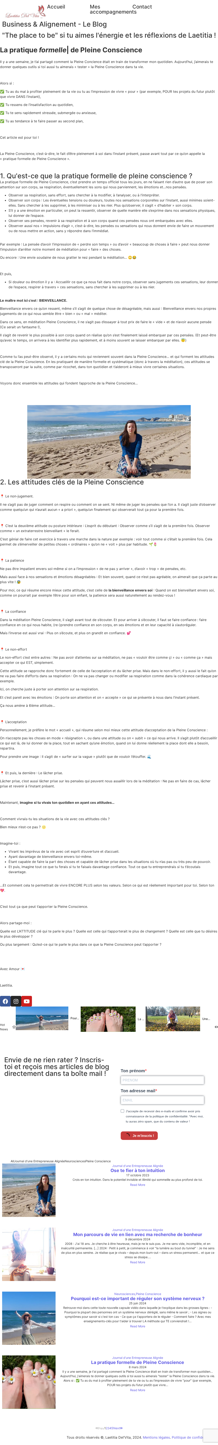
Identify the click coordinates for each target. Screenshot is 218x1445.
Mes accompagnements (113, 9)
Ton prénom (133, 1071)
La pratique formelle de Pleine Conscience (137, 1362)
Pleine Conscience (148, 1294)
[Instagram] (16, 1001)
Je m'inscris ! (143, 1136)
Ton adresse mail (138, 1091)
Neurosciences (125, 1294)
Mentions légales (156, 1437)
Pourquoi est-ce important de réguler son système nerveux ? (138, 1298)
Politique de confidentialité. (194, 1437)
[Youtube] (26, 1001)
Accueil (56, 7)
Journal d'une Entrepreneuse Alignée (137, 1166)
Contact (142, 7)
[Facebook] (5, 1001)
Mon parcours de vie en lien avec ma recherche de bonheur (137, 1234)
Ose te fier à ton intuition (137, 1170)
